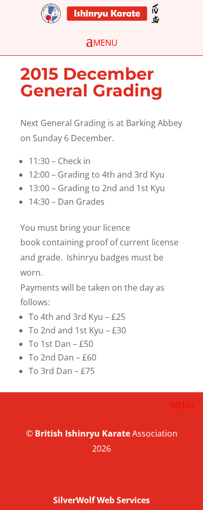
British (49, 433)
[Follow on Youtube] (168, 480)
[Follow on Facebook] (147, 480)
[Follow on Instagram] (189, 480)
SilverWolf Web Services (101, 500)
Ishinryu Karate (97, 433)
